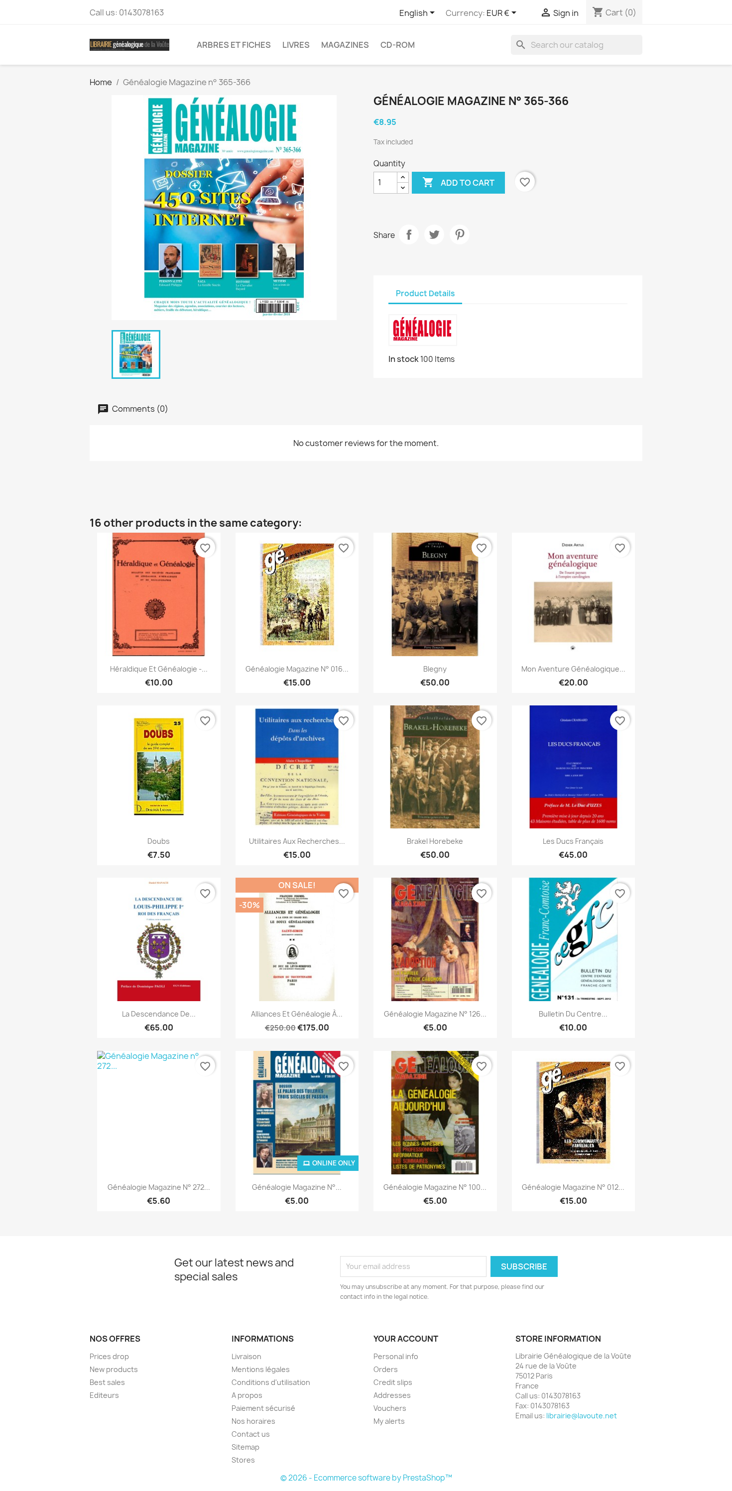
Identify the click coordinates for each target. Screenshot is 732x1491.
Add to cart (458, 182)
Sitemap (245, 1447)
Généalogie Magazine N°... (297, 1187)
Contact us (251, 1434)
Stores (243, 1460)
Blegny (435, 669)
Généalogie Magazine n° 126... (435, 1014)
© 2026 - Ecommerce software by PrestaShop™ (366, 1478)
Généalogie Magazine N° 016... (297, 669)
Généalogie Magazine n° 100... (435, 1187)
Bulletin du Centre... (573, 1014)
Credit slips (392, 1382)
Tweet (434, 234)
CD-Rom (397, 44)
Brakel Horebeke (435, 841)
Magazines (345, 44)
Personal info (395, 1356)
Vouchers (389, 1408)
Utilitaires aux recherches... (297, 841)
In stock (403, 359)
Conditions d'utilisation (271, 1382)
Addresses (392, 1395)
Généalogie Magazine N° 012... (573, 1187)
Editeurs (104, 1395)
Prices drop (109, 1356)
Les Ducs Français (573, 841)
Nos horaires (253, 1421)
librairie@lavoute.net (581, 1415)
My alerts (389, 1421)
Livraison (246, 1356)
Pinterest (460, 234)
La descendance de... (159, 1014)
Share (409, 234)
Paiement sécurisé (263, 1408)
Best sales (107, 1382)
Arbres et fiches (234, 44)
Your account (405, 1338)
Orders (385, 1369)
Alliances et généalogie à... (297, 1014)
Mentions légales (261, 1369)
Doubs (158, 841)
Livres (296, 44)
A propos (247, 1395)
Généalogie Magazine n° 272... (159, 1187)
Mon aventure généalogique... (573, 669)
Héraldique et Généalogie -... (159, 669)
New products (114, 1369)
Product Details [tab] (425, 293)
